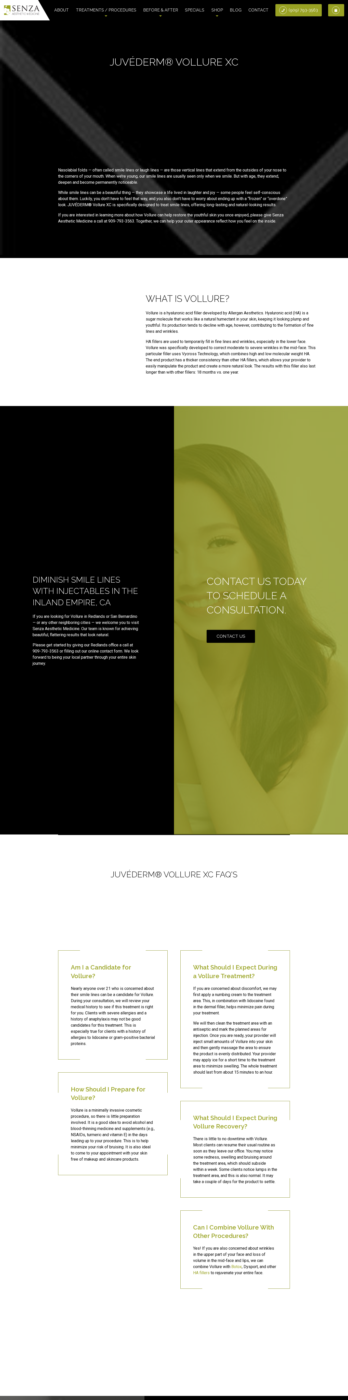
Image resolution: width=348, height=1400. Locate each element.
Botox (236, 1266)
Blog (236, 10)
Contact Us (231, 636)
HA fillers (201, 1272)
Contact (258, 10)
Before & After (160, 10)
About (61, 10)
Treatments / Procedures (106, 10)
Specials (194, 10)
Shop (217, 10)
